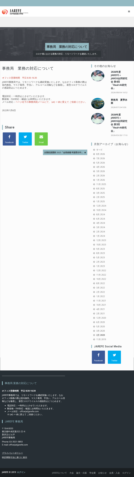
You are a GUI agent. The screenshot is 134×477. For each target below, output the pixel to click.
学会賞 (92, 472)
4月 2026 (100, 166)
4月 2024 (100, 223)
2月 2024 (100, 231)
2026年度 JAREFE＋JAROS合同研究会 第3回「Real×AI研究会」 (119, 122)
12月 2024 (101, 205)
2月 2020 (100, 335)
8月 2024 (100, 214)
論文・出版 (81, 472)
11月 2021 (101, 300)
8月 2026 (100, 154)
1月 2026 (100, 179)
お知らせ (102, 472)
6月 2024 (100, 218)
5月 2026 (100, 162)
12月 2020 (101, 317)
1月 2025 (100, 201)
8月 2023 (100, 253)
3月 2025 (100, 192)
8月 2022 (100, 283)
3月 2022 (100, 287)
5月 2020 (100, 326)
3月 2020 (100, 330)
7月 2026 (100, 158)
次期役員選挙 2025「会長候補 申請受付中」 (63, 152)
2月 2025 (100, 197)
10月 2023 (101, 244)
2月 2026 (100, 175)
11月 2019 (101, 339)
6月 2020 (100, 322)
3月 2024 (100, 227)
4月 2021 (100, 309)
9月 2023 (100, 248)
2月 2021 (100, 313)
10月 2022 (101, 279)
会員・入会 (114, 472)
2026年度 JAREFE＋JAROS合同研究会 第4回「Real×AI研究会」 (119, 80)
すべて (99, 149)
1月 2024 (100, 235)
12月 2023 (101, 240)
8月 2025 (100, 188)
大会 (71, 472)
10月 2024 (101, 210)
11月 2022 (101, 274)
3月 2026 (100, 171)
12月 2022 (101, 270)
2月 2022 (100, 292)
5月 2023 (100, 257)
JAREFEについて (59, 472)
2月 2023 (100, 261)
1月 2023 (100, 266)
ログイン (21, 472)
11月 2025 (101, 184)
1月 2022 (100, 296)
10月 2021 (101, 304)
